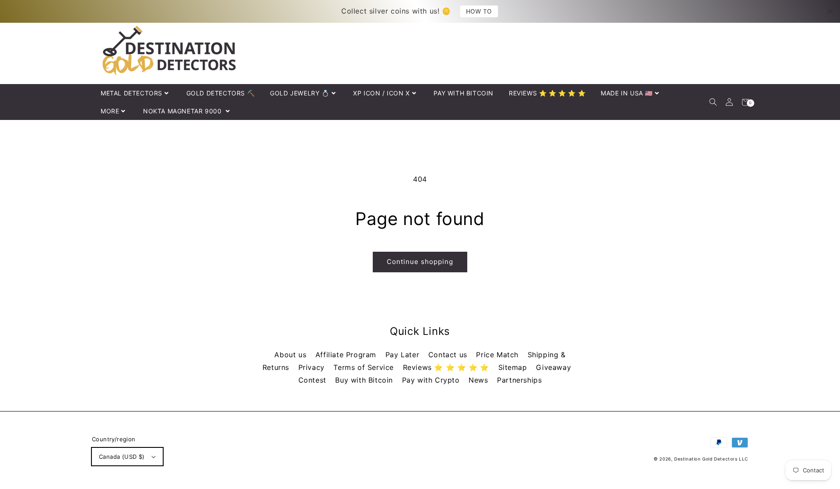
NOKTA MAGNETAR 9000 (183, 111)
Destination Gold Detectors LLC (711, 458)
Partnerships (519, 380)
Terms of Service (364, 367)
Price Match (498, 354)
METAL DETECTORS (131, 93)
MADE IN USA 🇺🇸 (627, 93)
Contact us (449, 354)
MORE (110, 111)
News (479, 380)
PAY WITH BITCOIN (464, 93)
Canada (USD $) (122, 456)
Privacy (312, 367)
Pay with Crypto (432, 380)
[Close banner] (830, 11)
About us (291, 354)
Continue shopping (420, 261)
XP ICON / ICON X (381, 93)
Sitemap (514, 367)
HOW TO (479, 11)
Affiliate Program (347, 354)
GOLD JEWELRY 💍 (299, 93)
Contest (313, 380)
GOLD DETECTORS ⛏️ (220, 93)
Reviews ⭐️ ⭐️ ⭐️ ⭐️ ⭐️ (447, 367)
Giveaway (553, 367)
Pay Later (403, 354)
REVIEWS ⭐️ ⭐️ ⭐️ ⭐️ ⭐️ (547, 93)
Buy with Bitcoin (365, 380)
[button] (713, 102)
